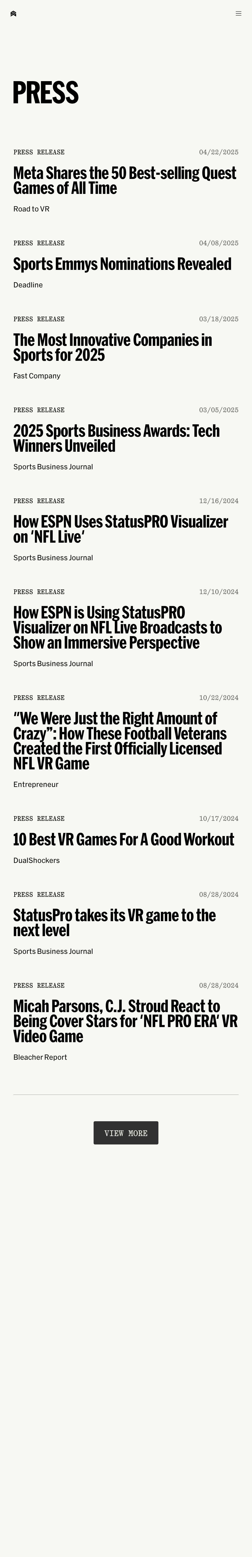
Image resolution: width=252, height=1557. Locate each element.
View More (126, 1133)
